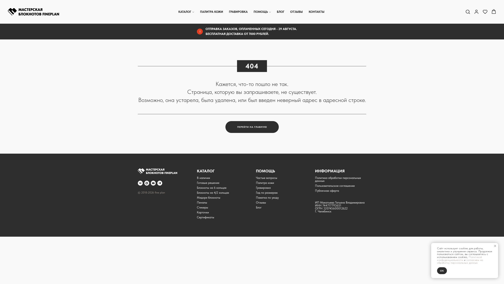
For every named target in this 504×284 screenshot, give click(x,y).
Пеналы (202, 202)
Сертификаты (205, 217)
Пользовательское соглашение (335, 186)
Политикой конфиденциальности (459, 258)
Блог (280, 12)
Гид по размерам (267, 192)
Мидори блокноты (208, 197)
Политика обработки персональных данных (338, 179)
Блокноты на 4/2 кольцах (213, 192)
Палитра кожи (211, 12)
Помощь (261, 12)
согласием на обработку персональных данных (460, 261)
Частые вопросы (266, 178)
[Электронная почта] (153, 183)
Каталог (184, 12)
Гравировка (238, 12)
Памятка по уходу (267, 197)
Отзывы (296, 12)
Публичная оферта (327, 190)
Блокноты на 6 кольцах (211, 188)
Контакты (316, 12)
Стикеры (202, 207)
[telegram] (159, 183)
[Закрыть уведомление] (495, 246)
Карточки (203, 212)
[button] (467, 11)
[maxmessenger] (146, 183)
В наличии (203, 178)
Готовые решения (208, 183)
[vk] (140, 183)
